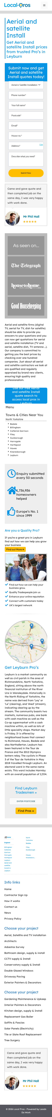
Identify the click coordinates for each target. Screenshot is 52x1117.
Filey (12, 434)
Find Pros (25, 811)
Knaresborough (17, 452)
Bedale (13, 424)
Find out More (14, 549)
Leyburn (14, 455)
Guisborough (16, 438)
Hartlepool (15, 445)
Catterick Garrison (19, 431)
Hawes (13, 448)
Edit (41, 145)
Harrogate (15, 441)
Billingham (15, 427)
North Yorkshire (14, 419)
